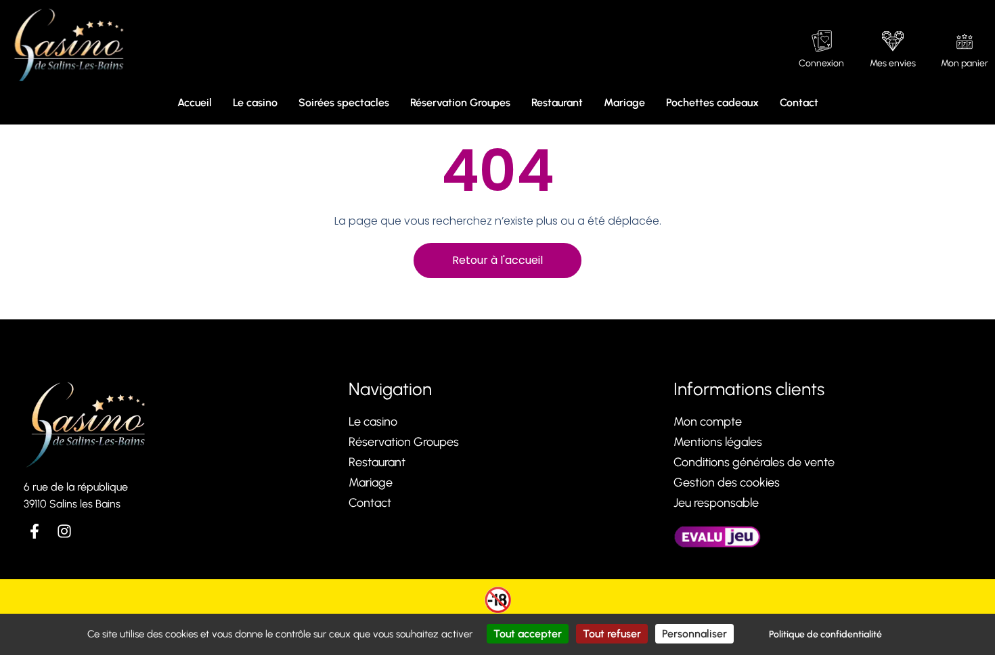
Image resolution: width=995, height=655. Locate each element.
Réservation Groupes (460, 102)
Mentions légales (717, 441)
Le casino (255, 102)
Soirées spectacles (343, 102)
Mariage (624, 102)
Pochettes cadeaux (712, 102)
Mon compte (707, 421)
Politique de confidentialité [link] (825, 634)
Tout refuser (612, 633)
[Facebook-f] (34, 531)
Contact (799, 102)
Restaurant (557, 102)
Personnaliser (694, 633)
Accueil (194, 102)
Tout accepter (527, 633)
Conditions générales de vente (754, 462)
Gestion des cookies (726, 482)
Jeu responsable (716, 502)
